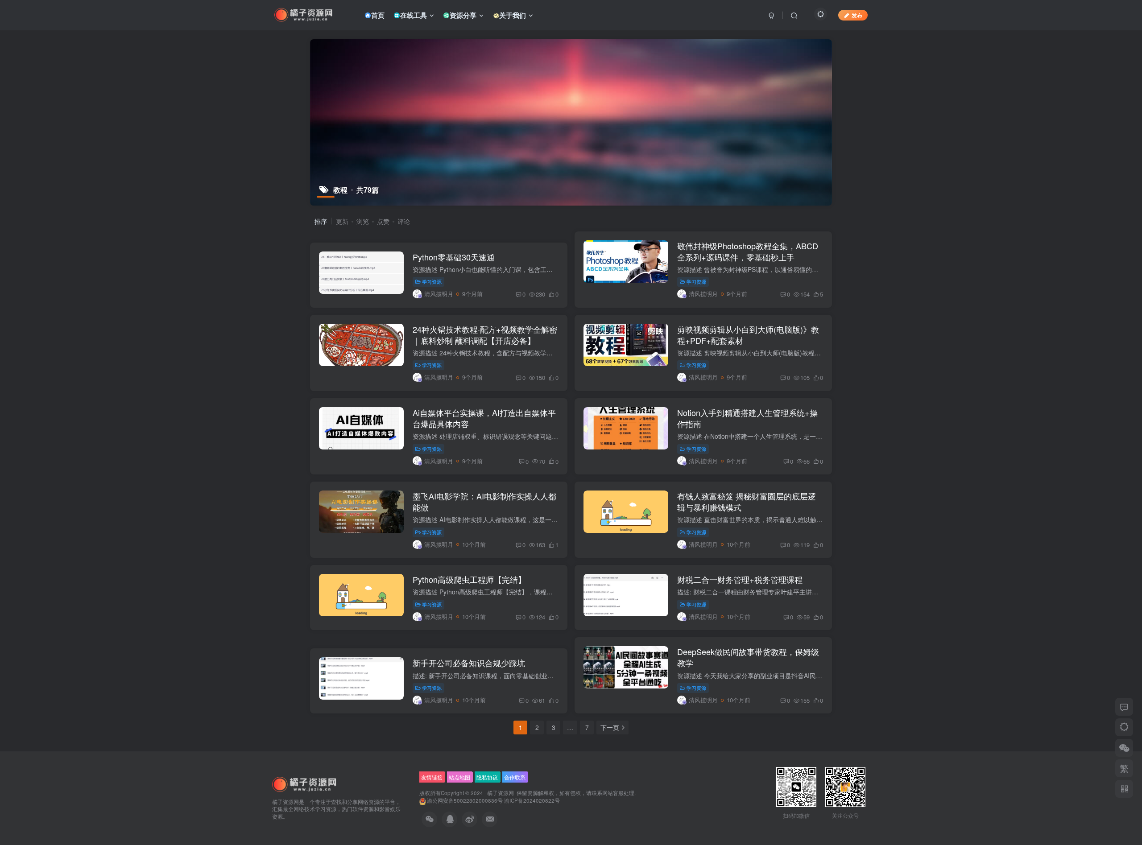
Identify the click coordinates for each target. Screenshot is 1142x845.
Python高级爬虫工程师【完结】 (469, 579)
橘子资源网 (500, 792)
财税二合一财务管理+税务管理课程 (740, 579)
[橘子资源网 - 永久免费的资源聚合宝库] (304, 783)
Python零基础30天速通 (454, 257)
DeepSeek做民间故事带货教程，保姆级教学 (748, 657)
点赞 (383, 221)
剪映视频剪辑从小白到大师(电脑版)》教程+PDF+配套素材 (748, 334)
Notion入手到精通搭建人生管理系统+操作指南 (747, 418)
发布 (857, 15)
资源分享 (463, 15)
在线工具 (413, 15)
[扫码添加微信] (1124, 748)
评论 (403, 221)
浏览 (362, 221)
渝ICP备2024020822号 (532, 800)
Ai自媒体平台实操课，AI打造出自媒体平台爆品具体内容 (484, 418)
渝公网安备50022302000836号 (465, 800)
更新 (342, 221)
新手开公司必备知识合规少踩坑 (469, 662)
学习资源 (432, 281)
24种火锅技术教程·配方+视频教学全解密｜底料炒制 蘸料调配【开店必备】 (485, 334)
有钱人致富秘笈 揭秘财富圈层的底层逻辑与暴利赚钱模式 (746, 501)
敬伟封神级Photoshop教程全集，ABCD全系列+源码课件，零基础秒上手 (747, 251)
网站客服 (613, 792)
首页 (378, 15)
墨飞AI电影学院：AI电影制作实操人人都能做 (484, 501)
